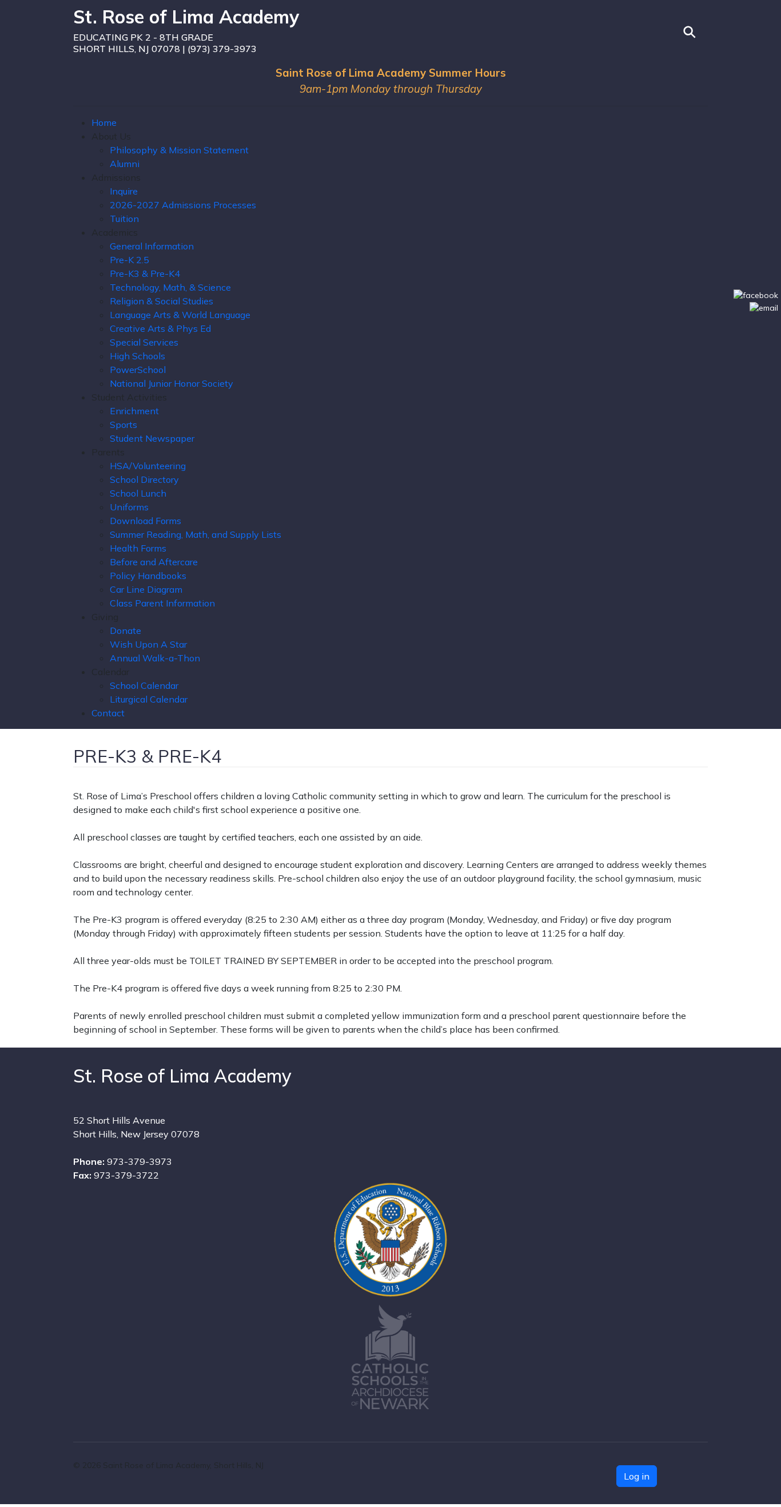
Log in (636, 1476)
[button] (111, 136)
